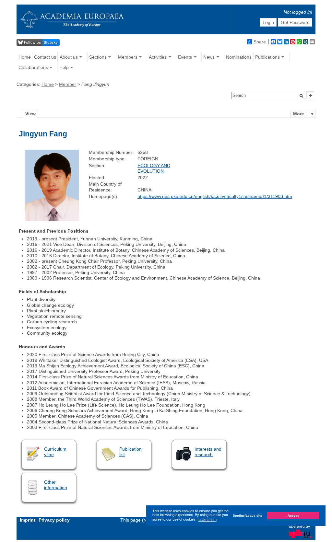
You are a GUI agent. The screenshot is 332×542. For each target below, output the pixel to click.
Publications (267, 57)
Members (127, 57)
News (209, 57)
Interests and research (208, 451)
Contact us (45, 57)
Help (64, 67)
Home (24, 57)
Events (185, 57)
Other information (55, 484)
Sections (98, 57)
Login (268, 22)
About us (69, 57)
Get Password (295, 22)
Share (260, 41)
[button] (301, 95)
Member (67, 84)
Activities (158, 57)
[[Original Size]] (52, 219)
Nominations (239, 57)
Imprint (27, 520)
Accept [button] (293, 515)
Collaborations (33, 67)
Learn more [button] (207, 520)
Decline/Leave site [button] (247, 515)
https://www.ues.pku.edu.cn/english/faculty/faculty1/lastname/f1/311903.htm (214, 196)
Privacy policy (54, 520)
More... (300, 113)
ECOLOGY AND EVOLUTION (153, 168)
